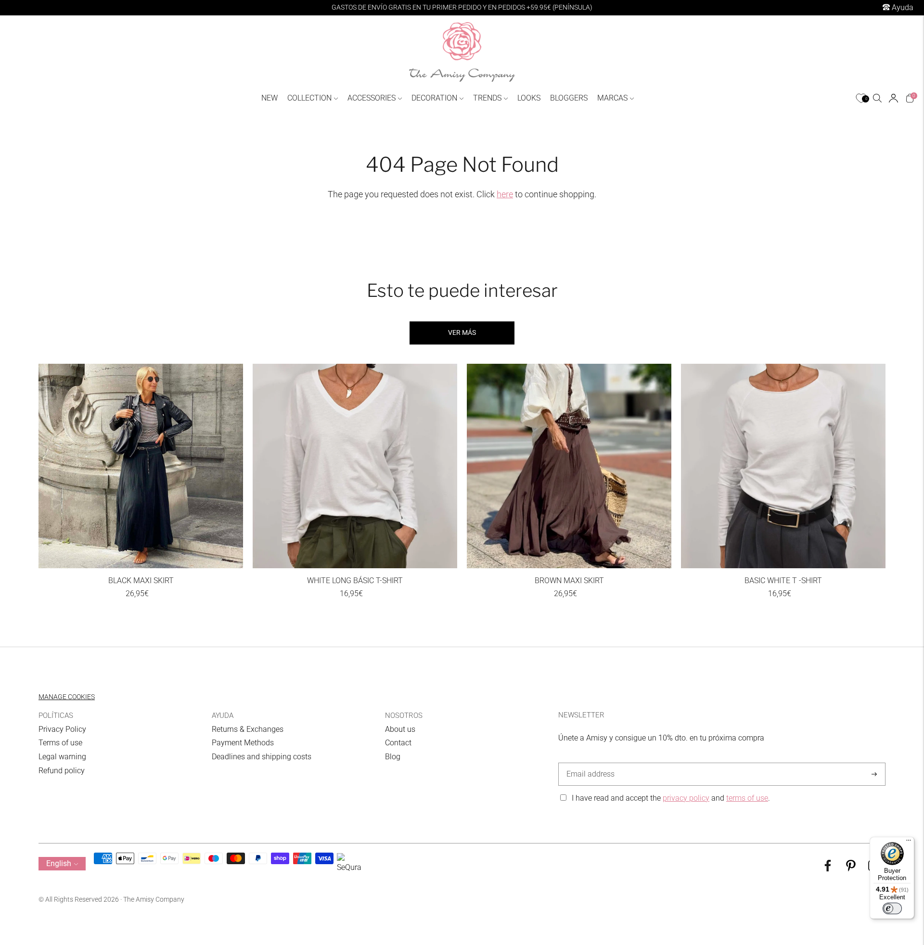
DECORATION (434, 97)
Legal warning (62, 756)
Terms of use (60, 742)
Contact (398, 742)
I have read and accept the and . (671, 798)
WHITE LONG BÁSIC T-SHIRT (355, 580)
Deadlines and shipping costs (261, 756)
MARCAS (612, 97)
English (58, 863)
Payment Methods (243, 742)
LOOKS (528, 97)
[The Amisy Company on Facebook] (828, 868)
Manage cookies (66, 697)
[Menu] (908, 842)
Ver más (462, 332)
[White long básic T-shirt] (355, 466)
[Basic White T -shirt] (783, 466)
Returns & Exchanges (247, 729)
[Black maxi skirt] (140, 466)
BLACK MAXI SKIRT (141, 580)
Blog (392, 756)
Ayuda (901, 7)
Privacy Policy (62, 729)
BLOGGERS (569, 97)
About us (400, 729)
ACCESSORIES (371, 97)
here (505, 194)
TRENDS (487, 97)
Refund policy (61, 770)
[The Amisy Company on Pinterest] (851, 868)
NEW (269, 97)
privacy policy (686, 798)
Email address (589, 763)
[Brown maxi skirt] (569, 466)
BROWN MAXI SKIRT (569, 580)
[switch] (892, 908)
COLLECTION (309, 97)
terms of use (747, 798)
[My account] (893, 98)
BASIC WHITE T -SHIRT (783, 580)
